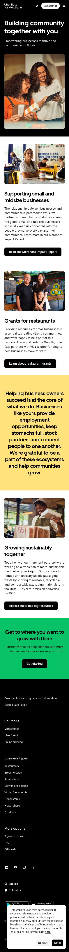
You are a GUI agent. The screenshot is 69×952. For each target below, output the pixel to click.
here (48, 931)
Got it (57, 942)
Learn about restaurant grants (30, 363)
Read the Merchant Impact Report (33, 252)
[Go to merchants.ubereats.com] (13, 6)
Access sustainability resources (31, 606)
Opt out (42, 942)
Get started (50, 5)
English (13, 883)
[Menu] (64, 6)
